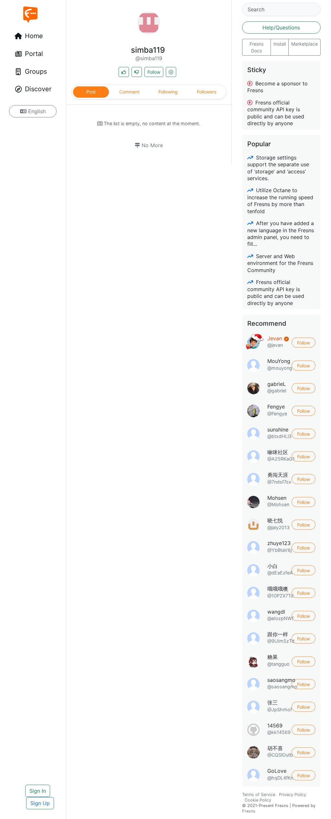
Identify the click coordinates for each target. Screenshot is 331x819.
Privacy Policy (292, 794)
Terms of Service (258, 794)
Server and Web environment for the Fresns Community (280, 263)
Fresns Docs (256, 47)
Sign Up (40, 803)
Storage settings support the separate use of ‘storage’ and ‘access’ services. (278, 167)
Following (168, 91)
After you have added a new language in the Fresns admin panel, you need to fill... (280, 233)
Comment (129, 91)
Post (91, 91)
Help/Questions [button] (281, 27)
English (36, 111)
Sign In (37, 791)
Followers (206, 91)
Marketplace (304, 44)
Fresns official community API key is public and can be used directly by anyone (275, 112)
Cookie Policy (258, 800)
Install (279, 44)
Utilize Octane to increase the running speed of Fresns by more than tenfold (280, 200)
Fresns (248, 811)
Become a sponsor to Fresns (277, 86)
